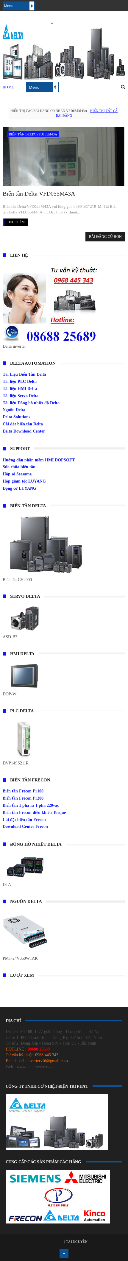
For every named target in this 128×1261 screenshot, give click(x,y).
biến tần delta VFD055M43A (33, 134)
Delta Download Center (24, 431)
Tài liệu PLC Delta (20, 381)
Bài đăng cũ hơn (105, 237)
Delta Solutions (16, 417)
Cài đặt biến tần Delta (23, 424)
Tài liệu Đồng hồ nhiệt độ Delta (31, 403)
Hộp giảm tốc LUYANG (24, 481)
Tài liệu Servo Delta (20, 396)
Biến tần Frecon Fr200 (23, 798)
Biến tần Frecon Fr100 (23, 791)
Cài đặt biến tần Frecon (24, 819)
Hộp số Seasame (17, 474)
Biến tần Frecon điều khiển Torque (34, 812)
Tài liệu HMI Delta (20, 388)
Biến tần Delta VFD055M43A (39, 193)
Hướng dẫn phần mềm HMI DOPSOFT (39, 460)
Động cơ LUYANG (19, 488)
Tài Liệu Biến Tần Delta (24, 374)
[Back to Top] (64, 1253)
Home (8, 87)
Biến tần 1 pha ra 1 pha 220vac (31, 805)
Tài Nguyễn (76, 1241)
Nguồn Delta (14, 410)
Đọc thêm (16, 222)
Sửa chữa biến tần (19, 467)
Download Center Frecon (25, 826)
